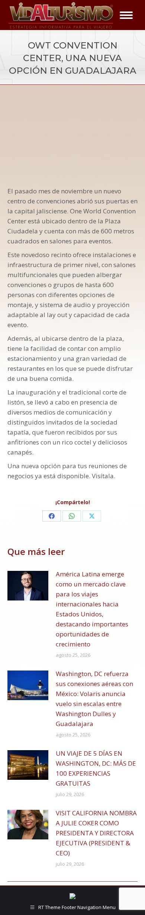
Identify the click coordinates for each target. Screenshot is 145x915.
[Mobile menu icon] (126, 15)
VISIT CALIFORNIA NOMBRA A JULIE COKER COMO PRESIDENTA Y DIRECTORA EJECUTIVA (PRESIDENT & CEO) (96, 833)
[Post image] (27, 585)
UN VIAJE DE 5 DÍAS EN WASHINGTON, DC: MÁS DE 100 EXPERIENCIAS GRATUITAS (96, 768)
